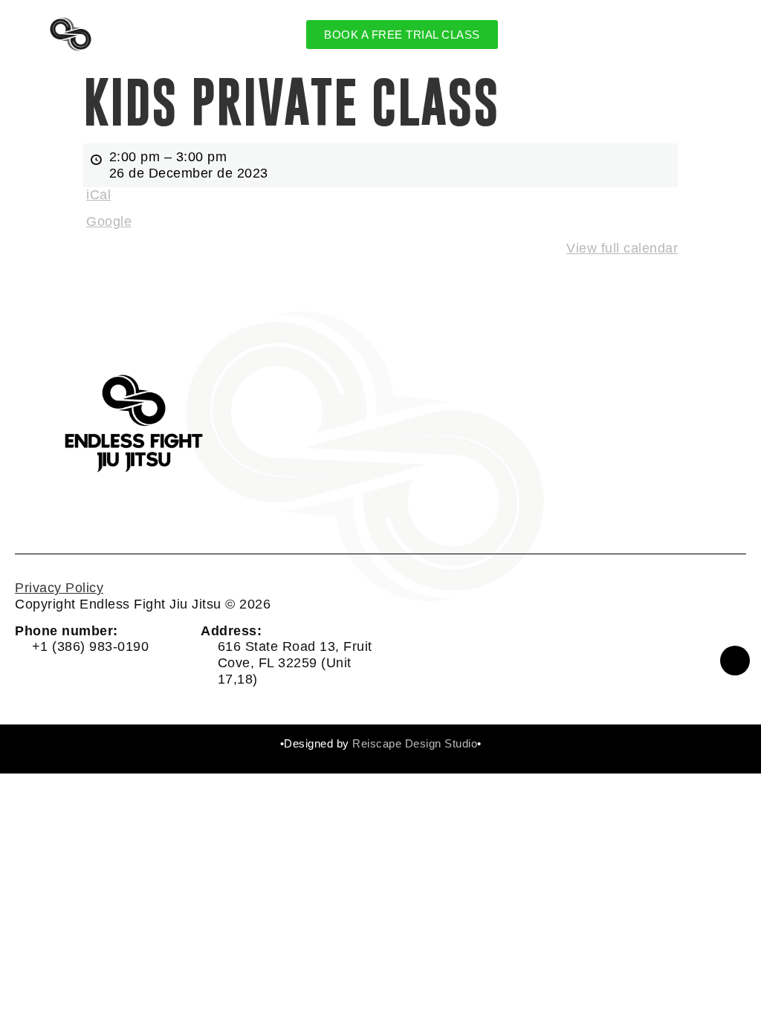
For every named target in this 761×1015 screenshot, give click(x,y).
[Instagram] (735, 660)
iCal (98, 194)
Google (109, 221)
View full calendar (622, 248)
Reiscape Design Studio (414, 743)
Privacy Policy (59, 587)
